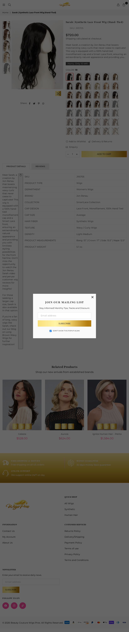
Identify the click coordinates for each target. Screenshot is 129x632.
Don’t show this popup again (66, 331)
